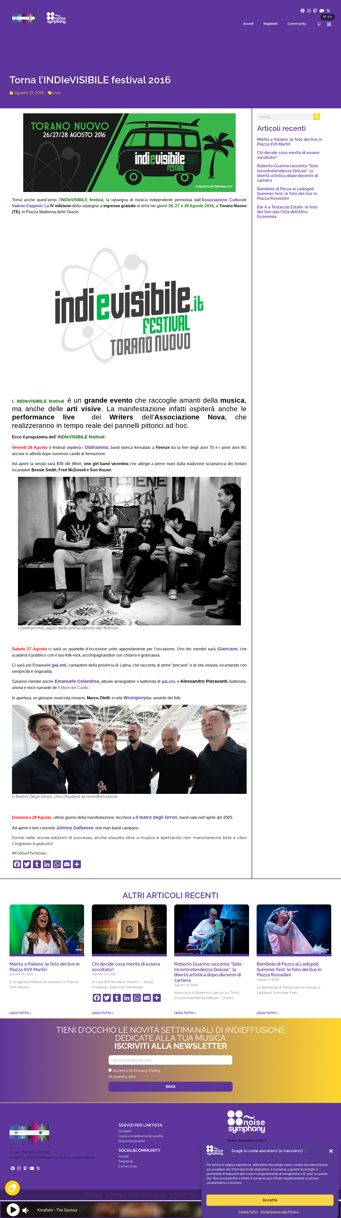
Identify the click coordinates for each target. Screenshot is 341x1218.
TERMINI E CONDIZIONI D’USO (136, 1195)
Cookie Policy (248, 1212)
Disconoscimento (132, 1141)
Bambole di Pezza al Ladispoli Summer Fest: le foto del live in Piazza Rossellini (287, 193)
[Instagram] (309, 10)
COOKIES (93, 1195)
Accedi (248, 23)
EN (330, 17)
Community (297, 23)
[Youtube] (322, 10)
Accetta (270, 1200)
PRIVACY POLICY (186, 1195)
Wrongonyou (137, 697)
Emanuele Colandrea (77, 681)
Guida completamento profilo (141, 1136)
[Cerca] (316, 116)
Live (57, 92)
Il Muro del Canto (73, 688)
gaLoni (59, 665)
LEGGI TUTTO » (20, 1013)
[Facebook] (302, 10)
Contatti (125, 1131)
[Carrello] (319, 24)
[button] (331, 1151)
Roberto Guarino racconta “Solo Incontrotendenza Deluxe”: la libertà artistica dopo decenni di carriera (287, 173)
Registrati (270, 23)
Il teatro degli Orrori (156, 817)
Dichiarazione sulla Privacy (280, 1212)
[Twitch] (315, 10)
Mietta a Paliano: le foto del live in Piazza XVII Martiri (289, 142)
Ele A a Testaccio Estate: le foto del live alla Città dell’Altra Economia (287, 212)
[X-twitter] (328, 10)
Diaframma (96, 447)
